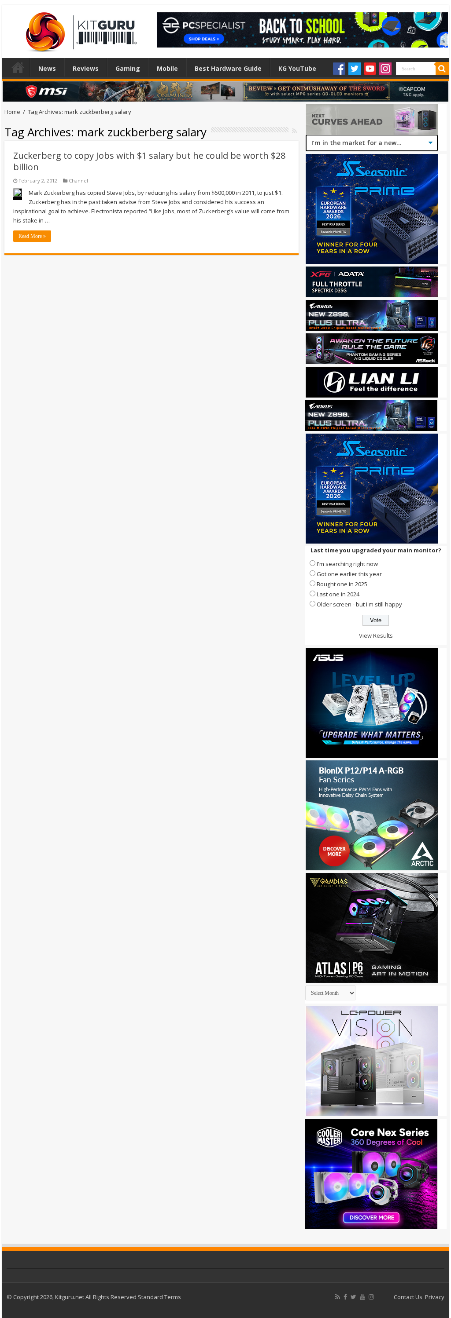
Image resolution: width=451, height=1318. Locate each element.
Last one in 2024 (338, 594)
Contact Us (408, 1297)
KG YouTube (297, 68)
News (47, 68)
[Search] (442, 68)
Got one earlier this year (349, 574)
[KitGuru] (79, 29)
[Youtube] (370, 68)
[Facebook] (339, 68)
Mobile (167, 68)
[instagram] (371, 1297)
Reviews (86, 68)
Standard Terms (159, 1297)
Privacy (434, 1297)
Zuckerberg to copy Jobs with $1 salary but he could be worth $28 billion (149, 161)
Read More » (32, 236)
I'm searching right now (347, 564)
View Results (376, 635)
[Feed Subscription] (294, 131)
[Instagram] (385, 68)
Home (18, 67)
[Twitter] (354, 68)
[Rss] (337, 1297)
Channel (78, 180)
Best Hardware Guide (228, 68)
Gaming (127, 68)
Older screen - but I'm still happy (359, 604)
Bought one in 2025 (342, 584)
